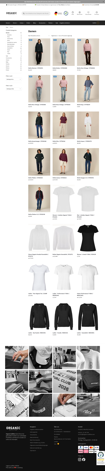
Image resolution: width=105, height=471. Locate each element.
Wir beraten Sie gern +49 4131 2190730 (16, 5)
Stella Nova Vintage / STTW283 (61, 104)
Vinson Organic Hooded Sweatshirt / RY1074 (38, 255)
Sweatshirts (9, 48)
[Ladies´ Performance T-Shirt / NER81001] (64, 277)
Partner (7, 68)
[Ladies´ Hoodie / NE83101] (64, 316)
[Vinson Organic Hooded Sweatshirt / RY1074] (39, 238)
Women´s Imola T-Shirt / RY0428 (86, 254)
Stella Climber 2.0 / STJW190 (36, 214)
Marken (56, 437)
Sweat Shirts (10, 38)
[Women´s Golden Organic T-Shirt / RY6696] (64, 199)
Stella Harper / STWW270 (84, 141)
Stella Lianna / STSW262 (60, 178)
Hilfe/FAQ (85, 429)
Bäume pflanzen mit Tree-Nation (62, 439)
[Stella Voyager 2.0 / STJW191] (88, 162)
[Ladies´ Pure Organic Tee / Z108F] (39, 277)
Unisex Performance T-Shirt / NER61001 (85, 294)
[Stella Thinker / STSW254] (39, 162)
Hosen (8, 50)
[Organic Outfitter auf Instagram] (79, 459)
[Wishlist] (48, 41)
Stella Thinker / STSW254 (35, 178)
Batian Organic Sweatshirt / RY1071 (63, 254)
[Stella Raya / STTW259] (88, 88)
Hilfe (73, 14)
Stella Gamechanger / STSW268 (37, 141)
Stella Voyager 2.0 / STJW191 (85, 178)
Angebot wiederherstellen (36, 429)
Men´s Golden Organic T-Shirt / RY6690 (85, 216)
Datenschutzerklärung (35, 448)
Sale (7, 56)
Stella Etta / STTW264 (59, 141)
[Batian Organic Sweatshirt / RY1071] (64, 238)
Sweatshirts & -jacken (12, 42)
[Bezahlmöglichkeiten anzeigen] (88, 449)
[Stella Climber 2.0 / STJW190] (39, 198)
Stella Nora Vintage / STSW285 (37, 104)
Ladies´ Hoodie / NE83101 (60, 333)
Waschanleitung (34, 437)
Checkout (96, 14)
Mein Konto (79, 14)
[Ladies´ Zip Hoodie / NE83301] (39, 316)
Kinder (7, 70)
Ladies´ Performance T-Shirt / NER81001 (61, 294)
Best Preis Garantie (35, 440)
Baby (7, 62)
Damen (7, 32)
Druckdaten (57, 434)
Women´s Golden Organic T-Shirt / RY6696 (62, 216)
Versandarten (33, 434)
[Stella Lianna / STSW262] (64, 162)
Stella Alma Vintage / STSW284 (86, 68)
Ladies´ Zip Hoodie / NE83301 (37, 333)
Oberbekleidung (10, 44)
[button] (96, 23)
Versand (91, 429)
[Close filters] (22, 30)
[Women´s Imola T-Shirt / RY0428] (88, 238)
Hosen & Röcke (10, 46)
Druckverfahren (58, 429)
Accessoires (9, 58)
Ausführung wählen (39, 73)
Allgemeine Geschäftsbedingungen (39, 445)
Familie (7, 64)
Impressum (33, 450)
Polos (8, 36)
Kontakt (80, 429)
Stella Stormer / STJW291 (35, 68)
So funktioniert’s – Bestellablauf (62, 431)
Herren (7, 66)
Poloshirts (9, 35)
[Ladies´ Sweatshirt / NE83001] (88, 316)
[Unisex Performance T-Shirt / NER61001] (88, 277)
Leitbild (56, 441)
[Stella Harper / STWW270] (88, 125)
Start (7, 27)
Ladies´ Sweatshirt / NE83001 (85, 333)
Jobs (55, 444)
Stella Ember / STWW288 (60, 68)
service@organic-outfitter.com (86, 434)
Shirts (8, 40)
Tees (8, 51)
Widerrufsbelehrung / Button (37, 442)
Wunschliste (88, 14)
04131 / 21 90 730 (83, 432)
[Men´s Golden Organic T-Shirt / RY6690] (88, 199)
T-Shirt (8, 53)
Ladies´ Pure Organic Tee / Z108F (37, 293)
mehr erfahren (39, 299)
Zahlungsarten (33, 432)
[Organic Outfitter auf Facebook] (83, 459)
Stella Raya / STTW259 (83, 104)
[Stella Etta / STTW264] (64, 125)
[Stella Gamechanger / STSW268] (39, 125)
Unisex (7, 60)
